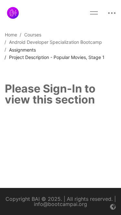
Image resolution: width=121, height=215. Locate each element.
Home (11, 34)
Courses (32, 34)
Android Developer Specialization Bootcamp (55, 42)
